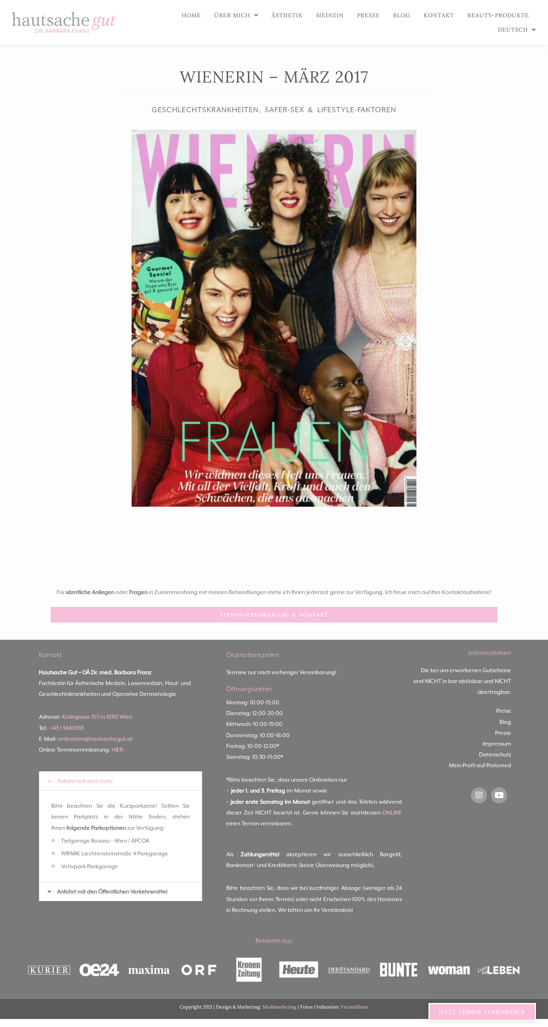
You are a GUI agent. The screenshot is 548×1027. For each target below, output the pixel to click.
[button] (120, 781)
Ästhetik (287, 15)
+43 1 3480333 (67, 728)
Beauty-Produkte (498, 15)
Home (191, 15)
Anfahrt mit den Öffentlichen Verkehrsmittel (112, 891)
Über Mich (232, 15)
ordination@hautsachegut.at (95, 739)
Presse (368, 15)
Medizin (330, 15)
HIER (117, 749)
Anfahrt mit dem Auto (85, 781)
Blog (401, 15)
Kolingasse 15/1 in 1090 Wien (97, 717)
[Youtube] (499, 795)
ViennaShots (355, 1007)
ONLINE (392, 812)
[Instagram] (479, 795)
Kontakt (439, 15)
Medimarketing (279, 1007)
